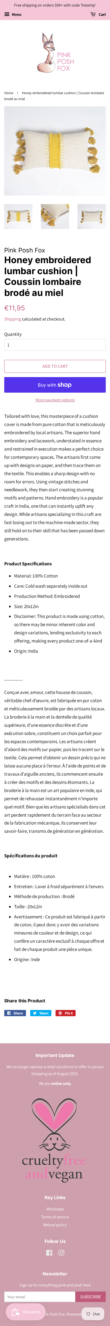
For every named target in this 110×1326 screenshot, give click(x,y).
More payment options (55, 400)
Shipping (12, 319)
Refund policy (55, 1224)
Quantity (13, 334)
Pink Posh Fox (53, 1314)
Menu (16, 14)
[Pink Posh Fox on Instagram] (61, 1253)
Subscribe (90, 1297)
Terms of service (55, 1216)
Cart (102, 14)
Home (8, 92)
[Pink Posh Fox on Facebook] (49, 1253)
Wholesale (55, 1209)
